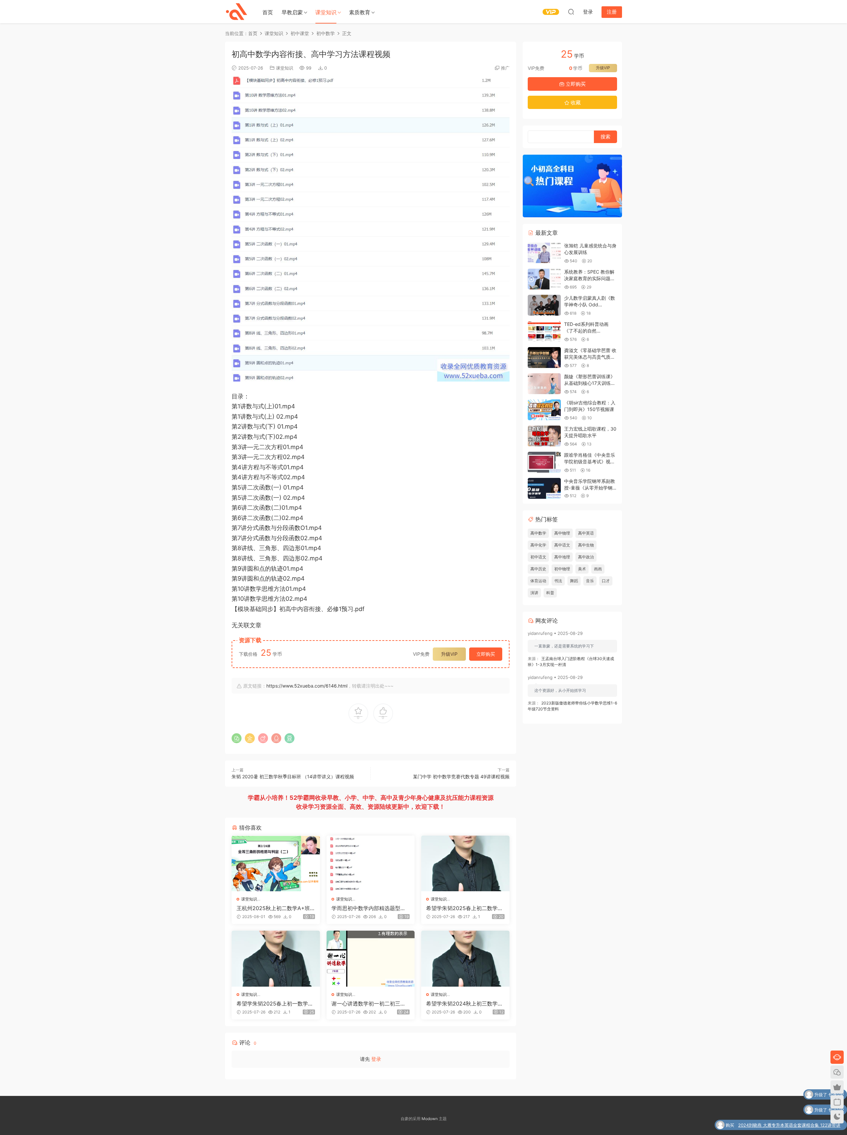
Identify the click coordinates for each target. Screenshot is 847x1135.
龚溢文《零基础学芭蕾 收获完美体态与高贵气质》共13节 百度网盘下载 (590, 356)
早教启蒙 (292, 12)
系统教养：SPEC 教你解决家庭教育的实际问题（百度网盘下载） (589, 278)
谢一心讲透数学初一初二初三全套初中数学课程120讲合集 (369, 1003)
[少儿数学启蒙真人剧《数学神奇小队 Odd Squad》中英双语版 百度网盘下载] (544, 305)
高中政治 (586, 556)
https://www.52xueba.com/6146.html (306, 686)
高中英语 (586, 533)
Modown (430, 1118)
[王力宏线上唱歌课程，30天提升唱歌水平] (544, 436)
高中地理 (562, 556)
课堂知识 (325, 12)
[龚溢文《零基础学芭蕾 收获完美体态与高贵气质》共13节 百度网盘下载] (544, 357)
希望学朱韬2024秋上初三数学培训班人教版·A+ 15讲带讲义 (464, 1003)
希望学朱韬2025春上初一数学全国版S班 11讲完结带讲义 (275, 1003)
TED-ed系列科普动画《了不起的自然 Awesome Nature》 (586, 330)
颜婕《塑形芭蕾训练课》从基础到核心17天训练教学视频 (589, 383)
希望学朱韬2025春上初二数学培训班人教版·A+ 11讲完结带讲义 (464, 908)
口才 (606, 580)
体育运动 (538, 580)
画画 (598, 568)
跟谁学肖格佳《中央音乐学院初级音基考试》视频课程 (589, 461)
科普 (550, 592)
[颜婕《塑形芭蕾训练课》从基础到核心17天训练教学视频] (544, 383)
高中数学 (538, 533)
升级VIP (449, 654)
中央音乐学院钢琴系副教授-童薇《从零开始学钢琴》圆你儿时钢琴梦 (589, 487)
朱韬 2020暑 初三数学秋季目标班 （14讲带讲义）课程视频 (293, 776)
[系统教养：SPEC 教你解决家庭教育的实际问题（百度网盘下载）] (544, 279)
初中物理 (562, 568)
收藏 (575, 102)
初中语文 (538, 556)
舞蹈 (574, 580)
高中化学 (538, 544)
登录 (376, 1059)
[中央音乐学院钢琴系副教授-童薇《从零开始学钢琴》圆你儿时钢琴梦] (544, 488)
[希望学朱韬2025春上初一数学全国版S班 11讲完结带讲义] (276, 958)
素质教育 (359, 12)
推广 (505, 68)
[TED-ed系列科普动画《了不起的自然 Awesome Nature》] (544, 331)
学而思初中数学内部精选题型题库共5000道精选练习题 (369, 908)
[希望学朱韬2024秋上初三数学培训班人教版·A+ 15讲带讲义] (465, 958)
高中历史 (538, 568)
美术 (582, 568)
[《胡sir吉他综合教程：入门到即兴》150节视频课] (544, 409)
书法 (558, 580)
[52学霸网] (236, 11)
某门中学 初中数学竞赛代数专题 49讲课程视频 (461, 776)
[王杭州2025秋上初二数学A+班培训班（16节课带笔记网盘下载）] (276, 863)
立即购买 (485, 654)
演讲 (534, 592)
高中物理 (562, 533)
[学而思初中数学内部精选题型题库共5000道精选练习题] (371, 863)
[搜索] (571, 12)
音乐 (590, 580)
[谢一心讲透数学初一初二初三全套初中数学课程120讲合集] (371, 958)
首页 (267, 12)
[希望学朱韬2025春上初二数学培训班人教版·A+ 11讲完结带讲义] (465, 863)
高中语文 (562, 544)
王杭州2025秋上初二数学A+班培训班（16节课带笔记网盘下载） (273, 908)
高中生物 (586, 544)
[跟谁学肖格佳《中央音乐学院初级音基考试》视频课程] (544, 462)
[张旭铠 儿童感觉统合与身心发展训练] (544, 252)
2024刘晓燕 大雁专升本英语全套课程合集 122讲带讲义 (789, 1125)
